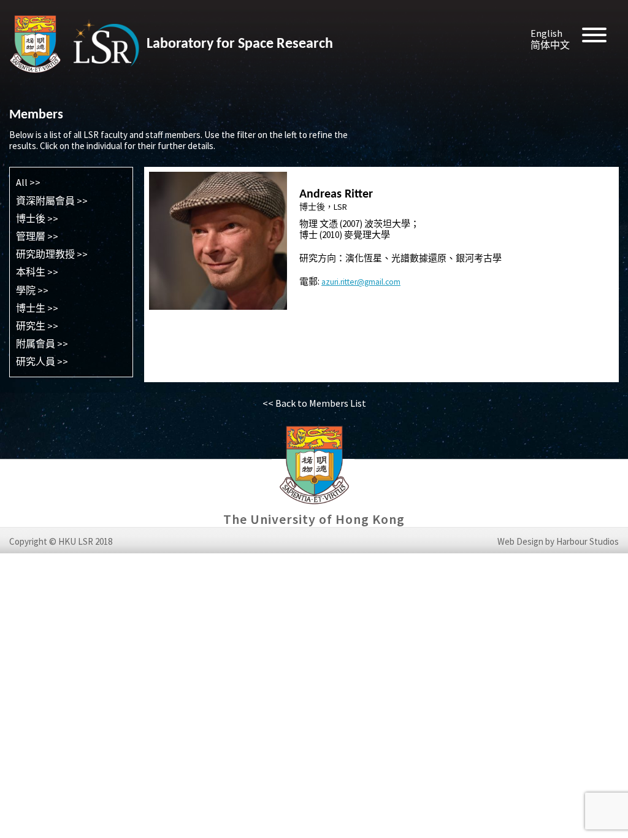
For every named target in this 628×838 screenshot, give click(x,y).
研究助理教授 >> (52, 254)
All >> (28, 182)
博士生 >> (37, 308)
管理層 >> (37, 236)
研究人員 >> (42, 361)
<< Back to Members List (314, 403)
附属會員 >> (42, 343)
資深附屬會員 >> (52, 200)
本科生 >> (37, 272)
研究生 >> (37, 326)
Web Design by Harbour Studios (558, 541)
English (546, 33)
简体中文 (550, 45)
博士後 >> (37, 218)
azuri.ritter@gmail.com (360, 282)
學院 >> (32, 290)
